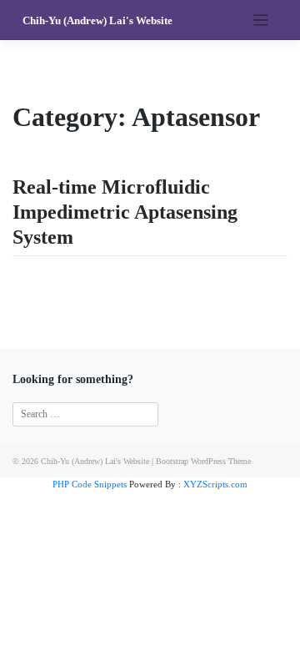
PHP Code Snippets (89, 484)
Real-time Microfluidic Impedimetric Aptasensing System (125, 212)
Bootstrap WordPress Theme (203, 461)
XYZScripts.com (215, 484)
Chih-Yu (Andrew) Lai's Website (97, 20)
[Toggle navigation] (261, 20)
